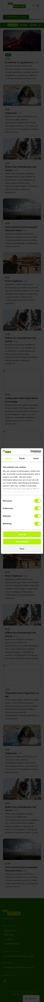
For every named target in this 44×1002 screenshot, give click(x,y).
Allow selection (22, 541)
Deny (22, 549)
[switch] (37, 508)
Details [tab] (22, 458)
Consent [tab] (8, 458)
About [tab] (36, 458)
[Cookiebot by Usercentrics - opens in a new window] (31, 451)
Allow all (22, 534)
